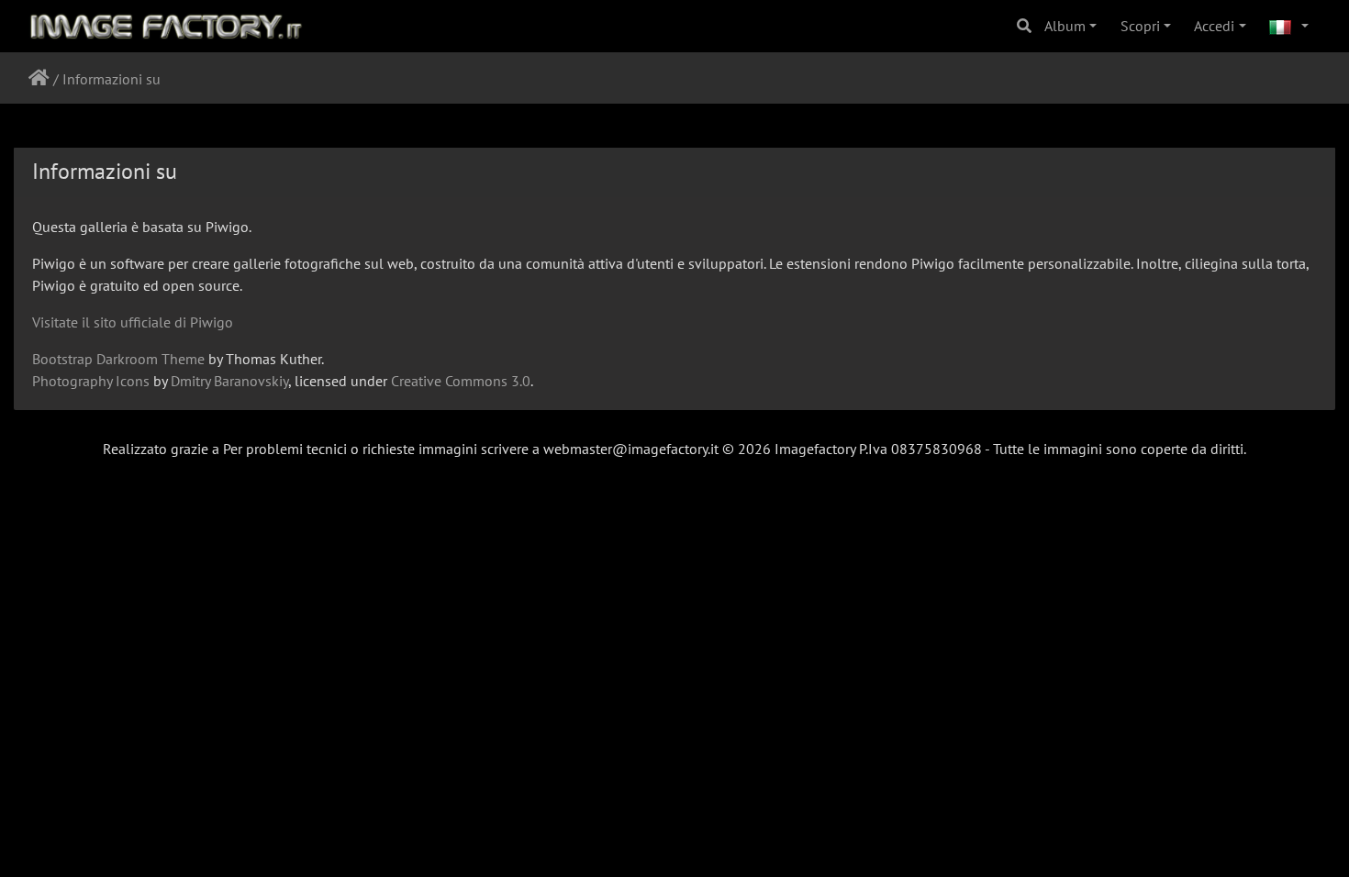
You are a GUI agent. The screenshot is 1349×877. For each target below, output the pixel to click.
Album (1065, 26)
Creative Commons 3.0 (460, 381)
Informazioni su (111, 79)
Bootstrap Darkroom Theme (118, 359)
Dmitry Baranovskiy (229, 381)
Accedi (1214, 26)
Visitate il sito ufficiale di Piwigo (132, 322)
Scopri (1140, 26)
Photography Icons (91, 381)
